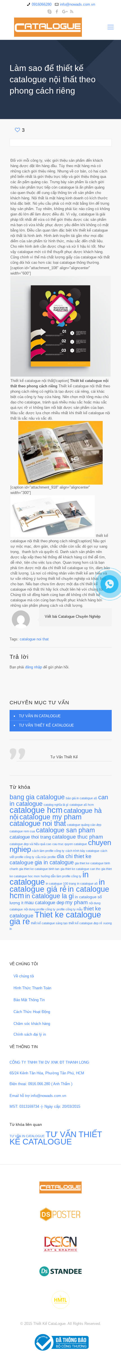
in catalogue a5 (87, 883)
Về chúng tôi (24, 976)
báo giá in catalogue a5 (81, 798)
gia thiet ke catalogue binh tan (39, 869)
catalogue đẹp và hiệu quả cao (30, 844)
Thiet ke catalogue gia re (55, 918)
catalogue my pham (50, 817)
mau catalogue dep (44, 902)
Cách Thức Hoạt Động (32, 1012)
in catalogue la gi (49, 896)
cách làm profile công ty (48, 850)
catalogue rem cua (22, 831)
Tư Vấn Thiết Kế (64, 757)
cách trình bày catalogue (82, 850)
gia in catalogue (54, 862)
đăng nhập (33, 667)
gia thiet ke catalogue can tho (80, 869)
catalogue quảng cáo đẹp (84, 824)
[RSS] (72, 11)
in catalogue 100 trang (61, 883)
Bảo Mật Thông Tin (29, 1000)
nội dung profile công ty (39, 909)
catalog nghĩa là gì (56, 804)
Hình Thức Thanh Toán (32, 988)
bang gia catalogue (37, 797)
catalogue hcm (36, 810)
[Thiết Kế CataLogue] (60, 27)
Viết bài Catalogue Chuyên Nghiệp (72, 616)
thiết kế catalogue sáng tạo (49, 923)
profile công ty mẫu (69, 909)
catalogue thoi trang (30, 837)
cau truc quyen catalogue (69, 844)
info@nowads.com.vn (77, 4)
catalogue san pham (65, 830)
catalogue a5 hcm (82, 804)
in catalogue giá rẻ (57, 885)
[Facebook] (57, 11)
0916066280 (41, 4)
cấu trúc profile (45, 857)
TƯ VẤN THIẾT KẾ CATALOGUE (46, 725)
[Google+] (64, 11)
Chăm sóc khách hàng (32, 1024)
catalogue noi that (34, 639)
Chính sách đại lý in (30, 1034)
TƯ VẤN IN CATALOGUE (40, 716)
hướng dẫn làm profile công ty (61, 876)
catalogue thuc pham (77, 837)
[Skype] (50, 11)
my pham (76, 902)
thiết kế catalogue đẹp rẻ (85, 923)
